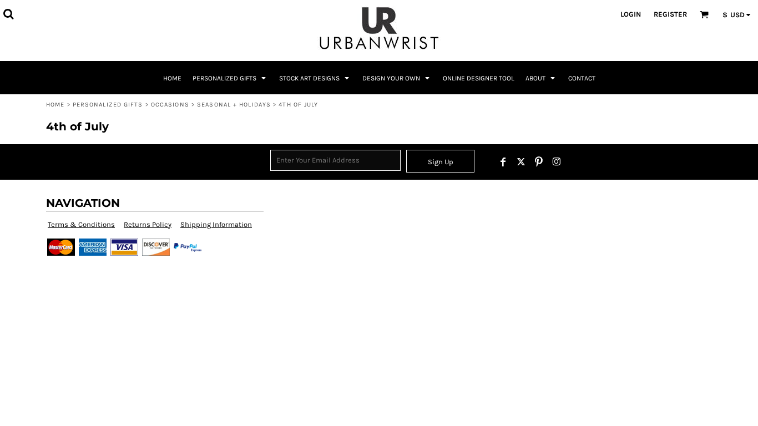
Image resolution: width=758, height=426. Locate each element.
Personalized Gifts (108, 104)
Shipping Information (216, 224)
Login (630, 14)
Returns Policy (147, 224)
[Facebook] (503, 162)
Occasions (170, 104)
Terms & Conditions (81, 224)
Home (55, 104)
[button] (8, 13)
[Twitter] (521, 162)
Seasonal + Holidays (234, 104)
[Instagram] (556, 162)
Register (670, 14)
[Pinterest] (539, 162)
